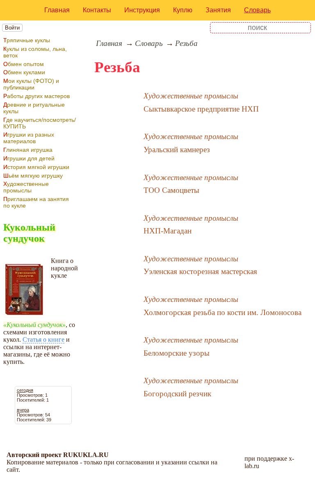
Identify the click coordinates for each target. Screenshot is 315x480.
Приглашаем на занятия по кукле (36, 202)
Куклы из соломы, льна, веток (35, 52)
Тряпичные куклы (26, 40)
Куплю (182, 10)
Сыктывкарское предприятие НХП (201, 109)
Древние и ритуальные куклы (34, 107)
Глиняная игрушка (27, 149)
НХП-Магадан (168, 230)
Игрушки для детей (29, 158)
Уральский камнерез (177, 149)
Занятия (218, 10)
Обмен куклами (24, 72)
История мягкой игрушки (36, 167)
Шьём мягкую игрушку (33, 175)
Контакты (97, 10)
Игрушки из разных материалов (28, 137)
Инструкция (142, 10)
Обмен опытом (23, 64)
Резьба (186, 43)
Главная (57, 10)
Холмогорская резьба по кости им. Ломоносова (222, 312)
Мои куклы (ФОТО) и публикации (31, 84)
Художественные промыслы (26, 187)
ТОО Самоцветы (171, 190)
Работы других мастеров (36, 96)
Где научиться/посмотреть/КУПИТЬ (39, 123)
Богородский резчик (177, 393)
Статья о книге (43, 339)
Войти (12, 28)
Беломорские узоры (177, 353)
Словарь (257, 10)
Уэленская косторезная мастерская (200, 271)
